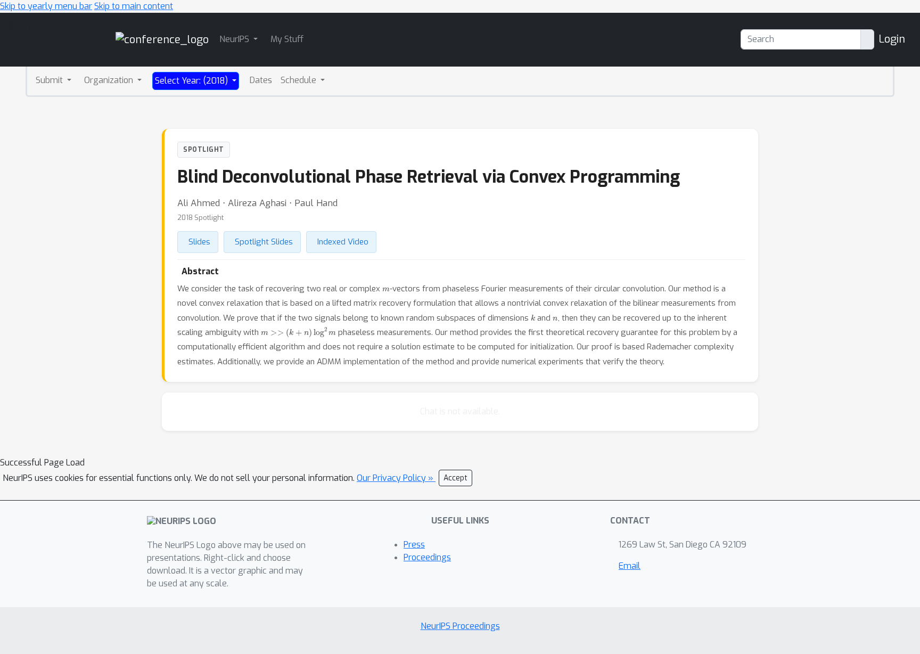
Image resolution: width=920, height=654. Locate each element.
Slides (199, 241)
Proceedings (427, 557)
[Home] (162, 39)
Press (414, 544)
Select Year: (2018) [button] (192, 80)
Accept (455, 478)
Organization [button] (109, 80)
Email (629, 565)
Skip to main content (133, 6)
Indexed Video (342, 241)
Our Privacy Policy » (396, 478)
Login (891, 39)
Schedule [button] (299, 80)
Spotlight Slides (264, 241)
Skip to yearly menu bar (46, 6)
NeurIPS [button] (235, 39)
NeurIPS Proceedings (460, 626)
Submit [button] (50, 80)
